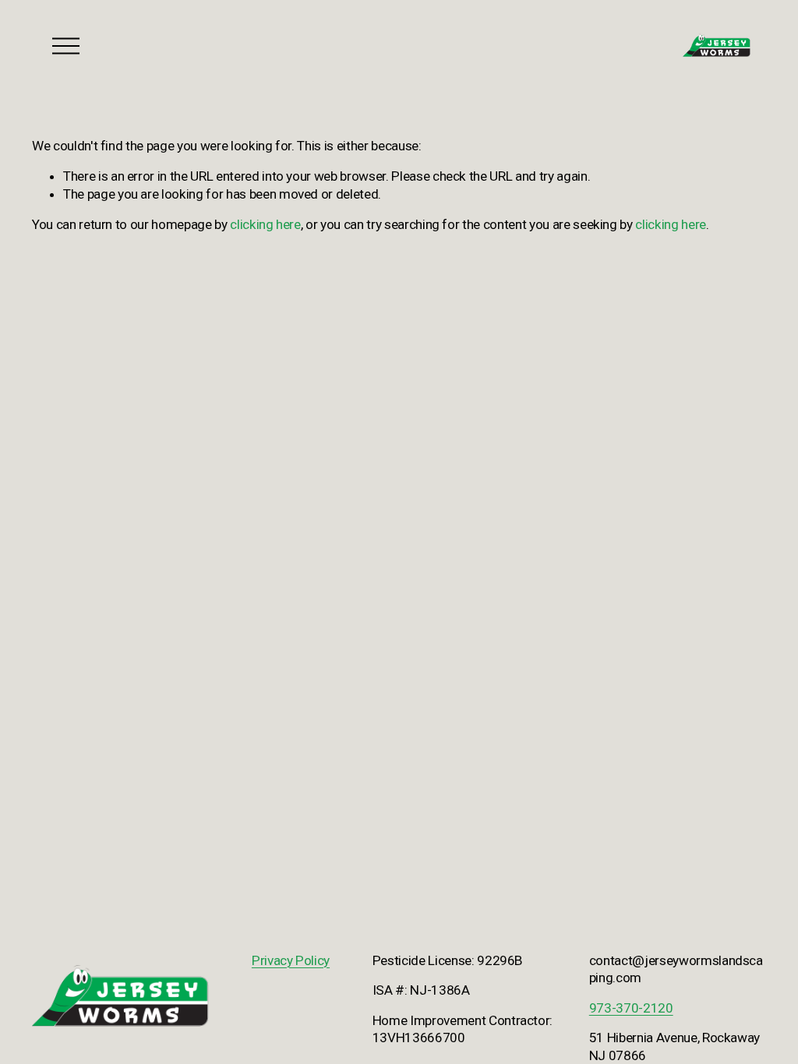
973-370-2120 (631, 1008)
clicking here (265, 224)
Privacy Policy (291, 960)
